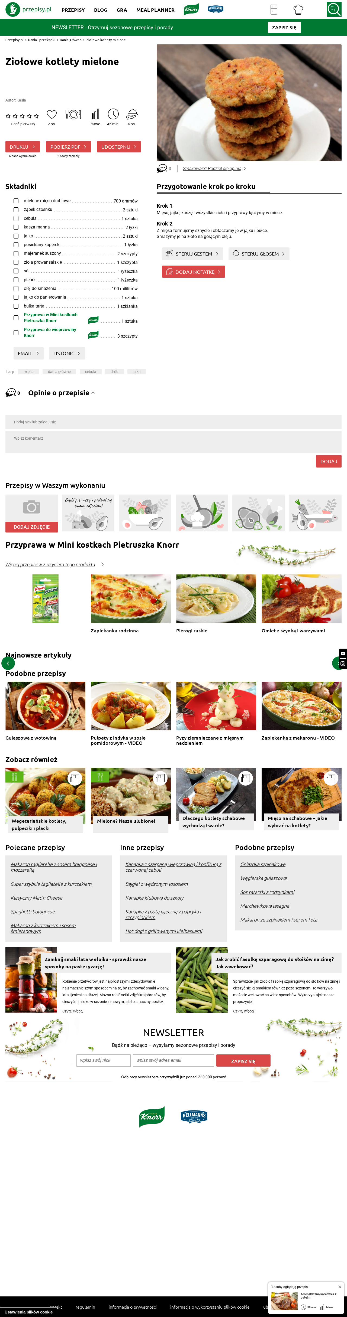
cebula (90, 372)
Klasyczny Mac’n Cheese (36, 897)
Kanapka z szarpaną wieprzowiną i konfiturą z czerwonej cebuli (173, 866)
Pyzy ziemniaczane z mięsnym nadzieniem (210, 740)
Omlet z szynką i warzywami (293, 630)
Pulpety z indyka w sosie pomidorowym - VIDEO (118, 740)
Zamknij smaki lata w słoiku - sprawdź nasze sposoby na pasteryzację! (95, 962)
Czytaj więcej (72, 1011)
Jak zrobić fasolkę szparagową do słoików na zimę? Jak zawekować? (275, 962)
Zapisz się (243, 1061)
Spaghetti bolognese (33, 911)
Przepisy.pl (14, 39)
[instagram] (343, 664)
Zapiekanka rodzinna (115, 630)
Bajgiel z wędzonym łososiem (156, 884)
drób (114, 372)
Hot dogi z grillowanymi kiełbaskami (163, 931)
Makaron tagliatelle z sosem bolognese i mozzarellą (54, 866)
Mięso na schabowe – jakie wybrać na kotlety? (297, 821)
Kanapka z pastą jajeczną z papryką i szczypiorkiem (163, 914)
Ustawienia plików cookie (29, 1312)
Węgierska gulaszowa (263, 878)
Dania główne (71, 39)
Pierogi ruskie (191, 630)
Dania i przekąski (41, 39)
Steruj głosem (260, 253)
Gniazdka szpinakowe (262, 864)
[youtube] (343, 654)
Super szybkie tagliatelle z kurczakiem (51, 884)
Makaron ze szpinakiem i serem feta (278, 919)
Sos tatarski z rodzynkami (267, 892)
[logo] (28, 9)
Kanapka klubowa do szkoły (154, 897)
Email (25, 353)
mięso (29, 372)
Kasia (21, 100)
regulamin (85, 1307)
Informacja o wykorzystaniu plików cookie (210, 1307)
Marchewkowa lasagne (264, 905)
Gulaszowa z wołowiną (31, 738)
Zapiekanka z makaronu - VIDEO (298, 738)
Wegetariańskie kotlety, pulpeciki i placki (39, 824)
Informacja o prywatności (133, 1307)
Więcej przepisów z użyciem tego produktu (50, 564)
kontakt (54, 1307)
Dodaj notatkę (194, 271)
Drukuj (19, 146)
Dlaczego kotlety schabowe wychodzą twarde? (213, 821)
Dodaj (328, 461)
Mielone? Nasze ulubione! (126, 821)
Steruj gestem (194, 253)
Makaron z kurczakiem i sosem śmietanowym (43, 928)
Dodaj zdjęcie (32, 527)
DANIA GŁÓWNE (59, 372)
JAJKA (137, 372)
